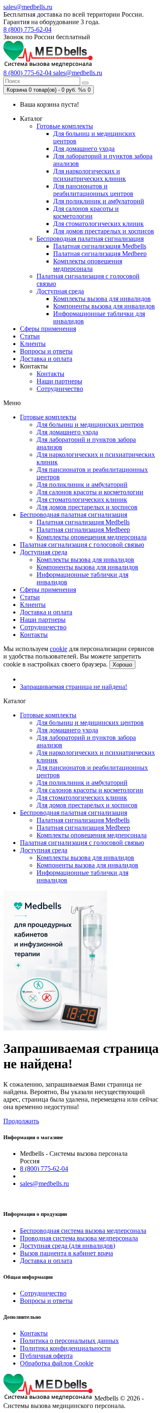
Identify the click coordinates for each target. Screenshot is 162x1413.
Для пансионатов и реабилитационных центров (93, 190)
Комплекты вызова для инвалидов (102, 298)
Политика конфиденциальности (65, 1348)
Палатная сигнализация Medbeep (100, 253)
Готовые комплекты (65, 126)
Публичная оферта (46, 1355)
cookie (58, 648)
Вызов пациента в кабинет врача (66, 1253)
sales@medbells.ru (27, 6)
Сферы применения (48, 328)
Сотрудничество (60, 388)
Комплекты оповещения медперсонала (87, 265)
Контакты (50, 373)
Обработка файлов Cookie (56, 1363)
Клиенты (33, 343)
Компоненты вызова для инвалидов (104, 306)
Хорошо (122, 664)
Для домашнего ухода (84, 148)
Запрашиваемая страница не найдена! (73, 686)
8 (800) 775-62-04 (27, 29)
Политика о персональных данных (69, 1340)
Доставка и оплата (46, 358)
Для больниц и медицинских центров (90, 424)
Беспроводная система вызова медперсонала (83, 1230)
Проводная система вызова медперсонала (79, 1238)
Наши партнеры (59, 381)
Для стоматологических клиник (98, 223)
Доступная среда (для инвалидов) (67, 1245)
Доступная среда (60, 291)
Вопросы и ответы (46, 351)
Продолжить (21, 1121)
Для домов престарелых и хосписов (103, 231)
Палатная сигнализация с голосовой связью (82, 544)
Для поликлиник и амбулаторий (98, 201)
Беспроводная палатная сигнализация (90, 238)
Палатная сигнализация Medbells (99, 246)
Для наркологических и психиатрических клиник (89, 175)
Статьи (30, 336)
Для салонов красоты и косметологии (86, 212)
